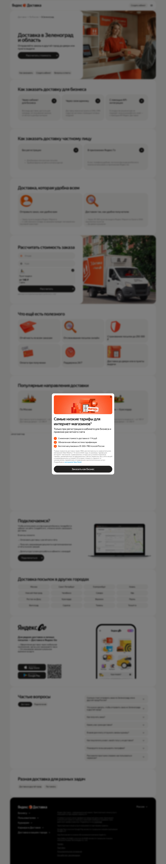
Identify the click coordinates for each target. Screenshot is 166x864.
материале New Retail (73, 462)
